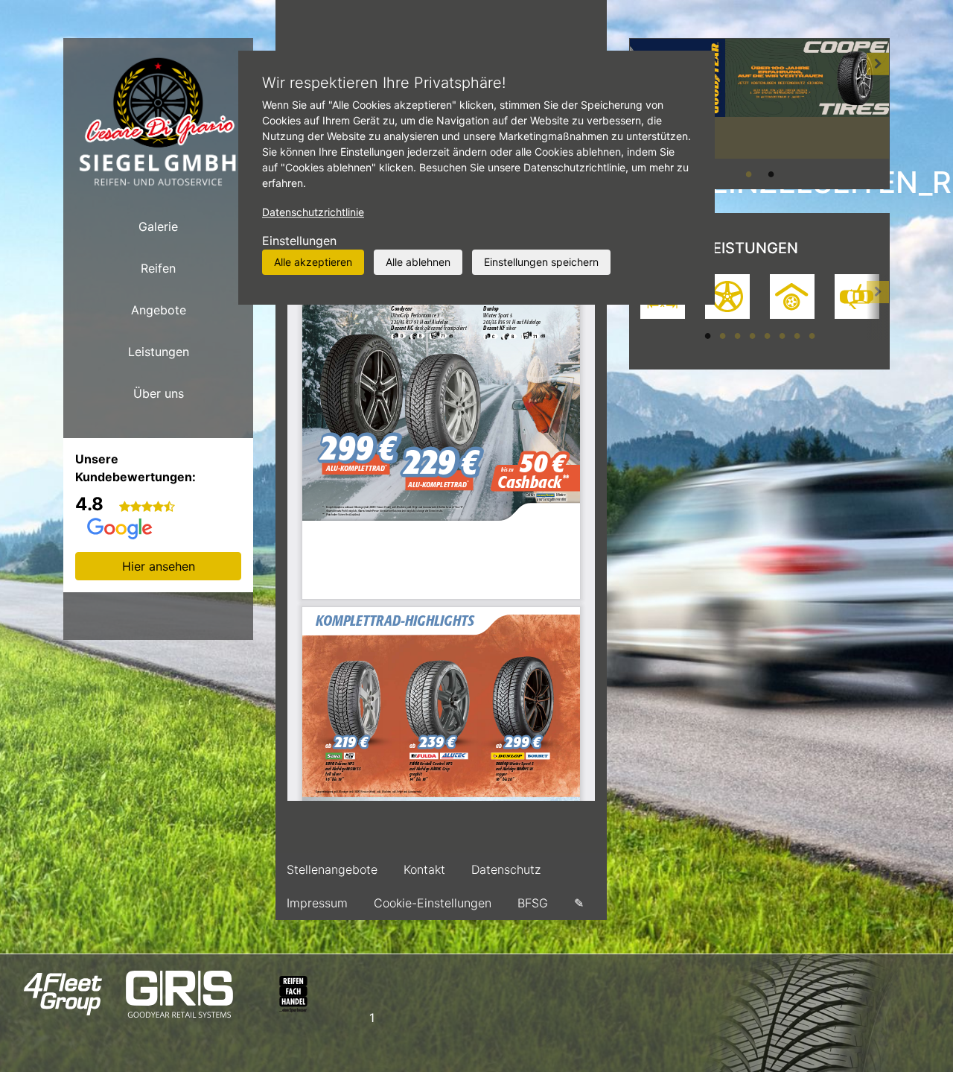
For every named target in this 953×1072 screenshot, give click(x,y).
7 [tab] (796, 335)
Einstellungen (299, 240)
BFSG (532, 902)
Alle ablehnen (418, 262)
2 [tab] (770, 173)
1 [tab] (748, 173)
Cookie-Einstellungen (432, 902)
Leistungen (158, 351)
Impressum (317, 902)
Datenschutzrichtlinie (313, 212)
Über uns (158, 393)
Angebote (158, 309)
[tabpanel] (759, 98)
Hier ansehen (158, 566)
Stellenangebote (332, 869)
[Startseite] (158, 122)
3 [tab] (737, 335)
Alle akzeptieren (313, 262)
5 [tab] (766, 335)
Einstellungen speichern (541, 262)
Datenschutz (506, 869)
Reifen (158, 268)
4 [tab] (752, 335)
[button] (878, 113)
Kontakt (424, 869)
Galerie (158, 226)
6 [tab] (781, 335)
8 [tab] (811, 335)
